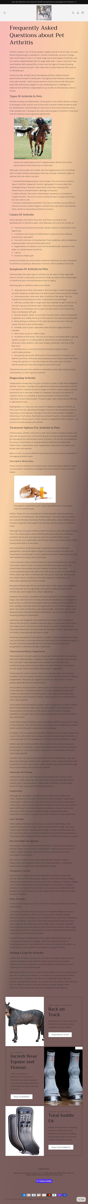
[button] (4, 12)
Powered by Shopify (42, 1199)
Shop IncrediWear (21, 1097)
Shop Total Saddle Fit (61, 1147)
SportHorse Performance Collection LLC (23, 1199)
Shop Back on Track (60, 1034)
